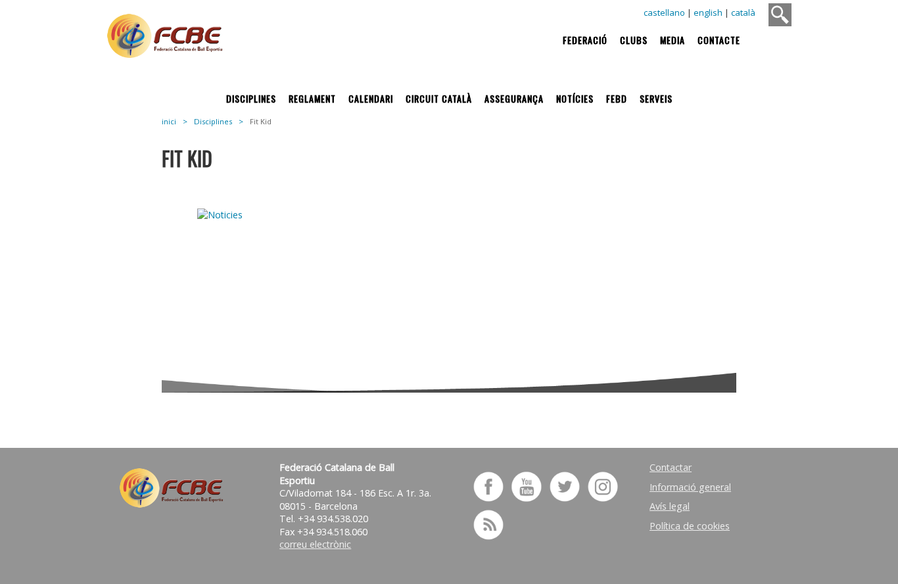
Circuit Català (439, 98)
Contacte (718, 40)
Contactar (671, 467)
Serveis (656, 98)
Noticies (256, 230)
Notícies (575, 98)
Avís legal (670, 506)
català (743, 12)
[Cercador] (780, 14)
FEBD (616, 98)
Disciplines (251, 98)
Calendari (370, 98)
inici (169, 121)
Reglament (312, 98)
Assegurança (514, 98)
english (708, 12)
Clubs (634, 40)
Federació (585, 40)
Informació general (690, 487)
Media (672, 40)
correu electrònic (315, 544)
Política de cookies (690, 526)
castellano (664, 12)
